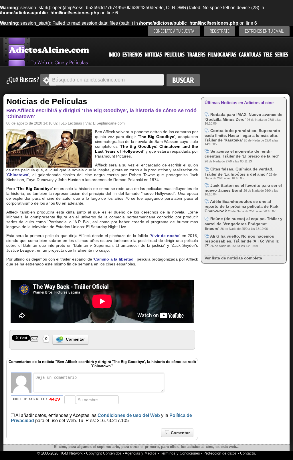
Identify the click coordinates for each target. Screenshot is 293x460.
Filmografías (222, 54)
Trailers (196, 54)
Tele (268, 54)
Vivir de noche (165, 235)
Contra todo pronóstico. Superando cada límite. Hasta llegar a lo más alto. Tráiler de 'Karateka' (242, 135)
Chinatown (17, 174)
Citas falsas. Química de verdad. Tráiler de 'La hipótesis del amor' (239, 171)
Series (281, 54)
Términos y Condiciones (180, 453)
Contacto (247, 453)
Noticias (153, 54)
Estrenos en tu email (264, 31)
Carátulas (250, 54)
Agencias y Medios (141, 453)
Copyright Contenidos (104, 453)
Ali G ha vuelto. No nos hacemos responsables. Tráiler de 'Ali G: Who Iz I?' (242, 241)
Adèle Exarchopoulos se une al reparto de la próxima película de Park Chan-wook (241, 206)
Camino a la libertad (113, 259)
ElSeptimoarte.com (109, 123)
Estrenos (132, 54)
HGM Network (71, 453)
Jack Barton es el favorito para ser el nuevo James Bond (243, 188)
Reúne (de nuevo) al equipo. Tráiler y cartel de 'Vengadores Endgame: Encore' (243, 223)
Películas (175, 54)
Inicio (114, 54)
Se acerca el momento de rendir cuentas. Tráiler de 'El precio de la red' (242, 153)
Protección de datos (220, 453)
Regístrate (219, 31)
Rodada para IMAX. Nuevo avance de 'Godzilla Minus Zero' (243, 117)
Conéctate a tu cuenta (174, 31)
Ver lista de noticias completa (233, 258)
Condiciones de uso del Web (129, 415)
